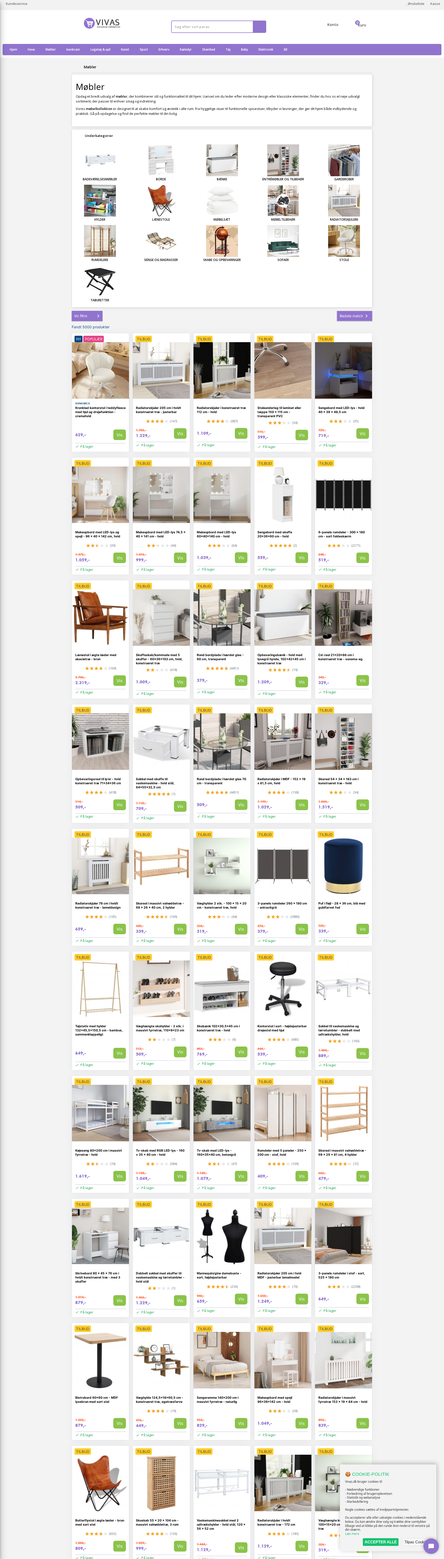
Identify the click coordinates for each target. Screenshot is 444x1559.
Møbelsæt (222, 219)
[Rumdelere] (100, 241)
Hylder (99, 219)
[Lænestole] (161, 200)
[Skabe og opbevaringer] (222, 241)
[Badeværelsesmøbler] (100, 160)
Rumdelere (99, 260)
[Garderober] (344, 160)
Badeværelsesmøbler (100, 179)
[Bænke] (222, 160)
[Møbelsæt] (222, 200)
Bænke (222, 179)
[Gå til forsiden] (77, 67)
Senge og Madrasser (161, 260)
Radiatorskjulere (344, 219)
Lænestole (161, 219)
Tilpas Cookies (416, 1542)
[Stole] (344, 241)
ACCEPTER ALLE (381, 1542)
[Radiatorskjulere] (344, 200)
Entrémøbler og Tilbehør (283, 179)
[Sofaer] (283, 241)
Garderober (344, 179)
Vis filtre (80, 315)
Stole (344, 260)
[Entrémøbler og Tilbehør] (283, 160)
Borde (161, 179)
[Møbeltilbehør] (283, 200)
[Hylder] (100, 200)
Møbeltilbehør (283, 219)
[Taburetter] (100, 281)
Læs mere (352, 1534)
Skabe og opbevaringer (222, 260)
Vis (120, 435)
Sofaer (283, 260)
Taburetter (99, 300)
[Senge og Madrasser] (161, 241)
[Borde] (161, 160)
